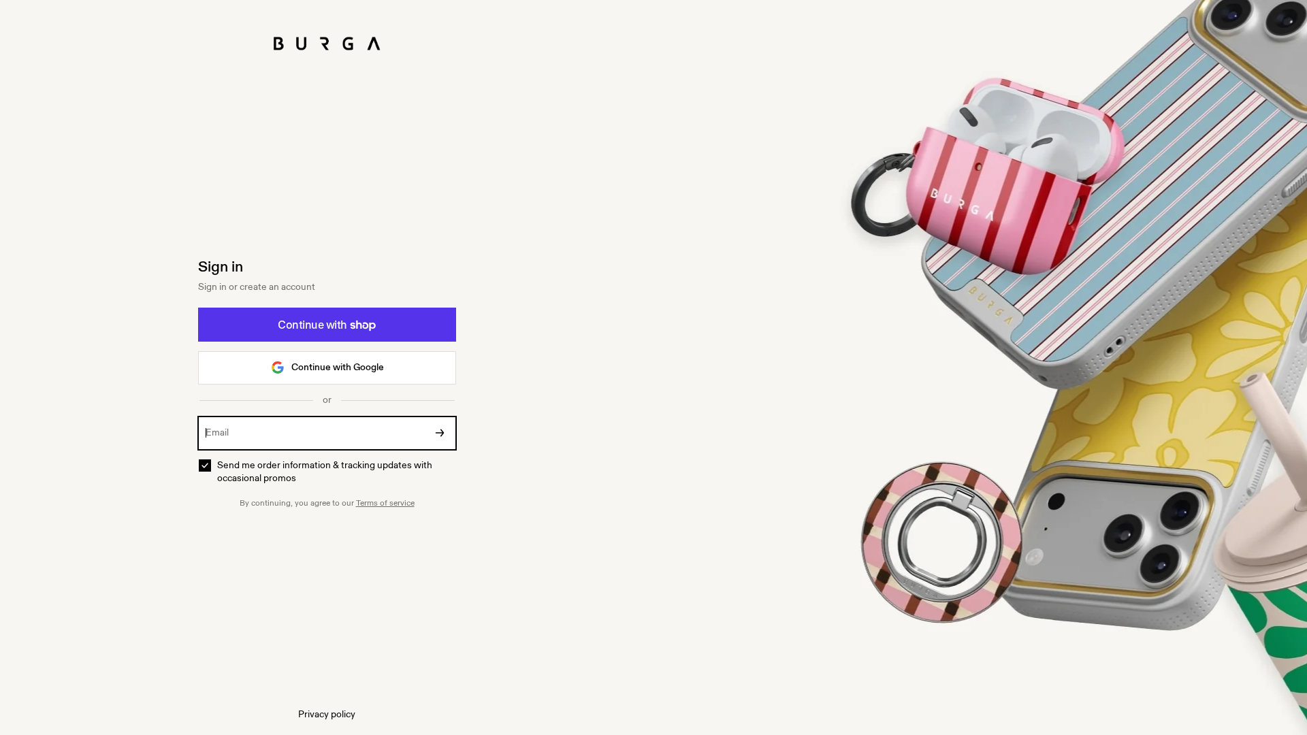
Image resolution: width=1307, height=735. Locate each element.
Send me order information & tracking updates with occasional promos (324, 472)
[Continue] (439, 433)
